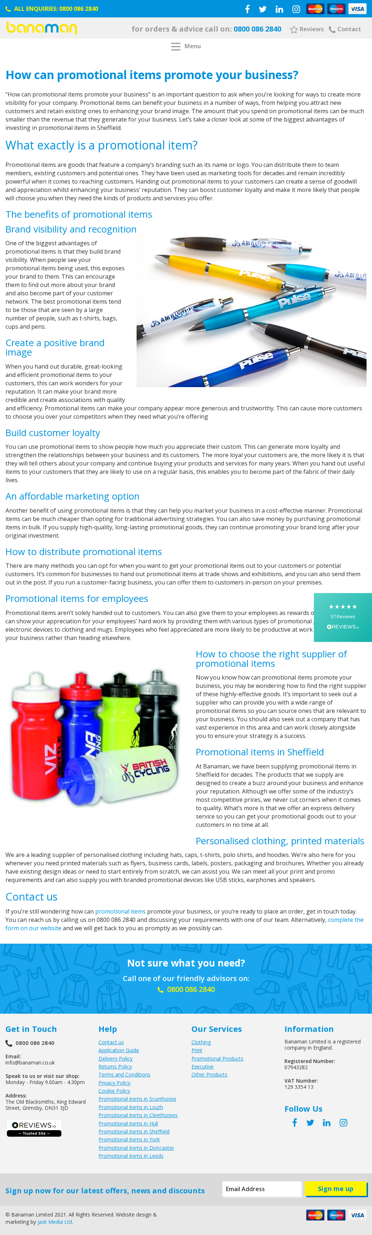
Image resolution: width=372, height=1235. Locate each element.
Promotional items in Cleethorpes (138, 1115)
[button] (343, 617)
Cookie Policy (114, 1090)
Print (196, 1050)
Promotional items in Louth (130, 1107)
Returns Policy (115, 1066)
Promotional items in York (129, 1139)
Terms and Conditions (124, 1074)
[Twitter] (263, 9)
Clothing (201, 1042)
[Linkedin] (279, 9)
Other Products (209, 1074)
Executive (202, 1066)
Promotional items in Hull (128, 1123)
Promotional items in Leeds (130, 1155)
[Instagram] (296, 9)
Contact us (111, 1042)
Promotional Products (217, 1058)
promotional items (120, 911)
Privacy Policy (114, 1082)
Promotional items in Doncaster (136, 1147)
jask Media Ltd (54, 1221)
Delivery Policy (115, 1058)
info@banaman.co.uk (30, 1062)
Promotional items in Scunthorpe (137, 1098)
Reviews (312, 29)
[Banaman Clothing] (41, 28)
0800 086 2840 (78, 9)
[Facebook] (247, 9)
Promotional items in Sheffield (134, 1131)
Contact (349, 29)
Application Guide (118, 1050)
